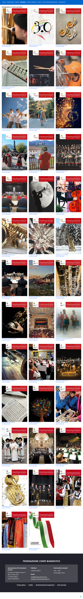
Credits (30, 585)
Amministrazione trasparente (45, 585)
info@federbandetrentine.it (39, 577)
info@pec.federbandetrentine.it (40, 579)
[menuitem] (4, 2)
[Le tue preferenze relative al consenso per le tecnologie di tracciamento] (80, 596)
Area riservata (61, 585)
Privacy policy (21, 585)
